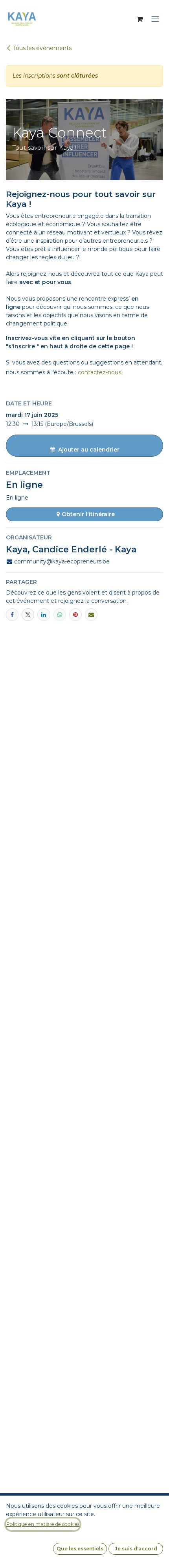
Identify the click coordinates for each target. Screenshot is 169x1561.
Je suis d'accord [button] (136, 1549)
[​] (28, 614)
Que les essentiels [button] (80, 1549)
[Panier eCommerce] (139, 19)
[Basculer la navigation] (155, 19)
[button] (84, 446)
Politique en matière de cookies (42, 1524)
